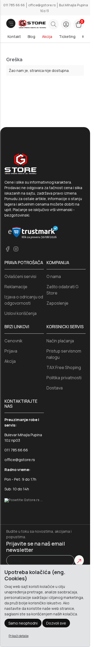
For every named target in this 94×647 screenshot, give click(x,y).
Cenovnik (13, 341)
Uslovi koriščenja (20, 313)
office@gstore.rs (42, 5)
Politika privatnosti (63, 378)
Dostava (54, 388)
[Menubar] (10, 23)
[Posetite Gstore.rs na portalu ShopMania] (24, 500)
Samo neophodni (23, 623)
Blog (31, 36)
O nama (53, 276)
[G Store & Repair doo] (25, 24)
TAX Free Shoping (63, 367)
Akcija (47, 36)
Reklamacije (15, 287)
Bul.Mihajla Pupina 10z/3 (64, 8)
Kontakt (14, 36)
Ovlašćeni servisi (20, 276)
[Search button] (53, 24)
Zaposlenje (57, 303)
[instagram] (16, 249)
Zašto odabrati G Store (62, 290)
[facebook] (7, 249)
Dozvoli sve (56, 623)
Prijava (10, 351)
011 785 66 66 (14, 5)
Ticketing (67, 36)
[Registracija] (66, 24)
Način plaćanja (60, 341)
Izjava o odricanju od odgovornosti (23, 300)
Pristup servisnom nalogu (63, 354)
